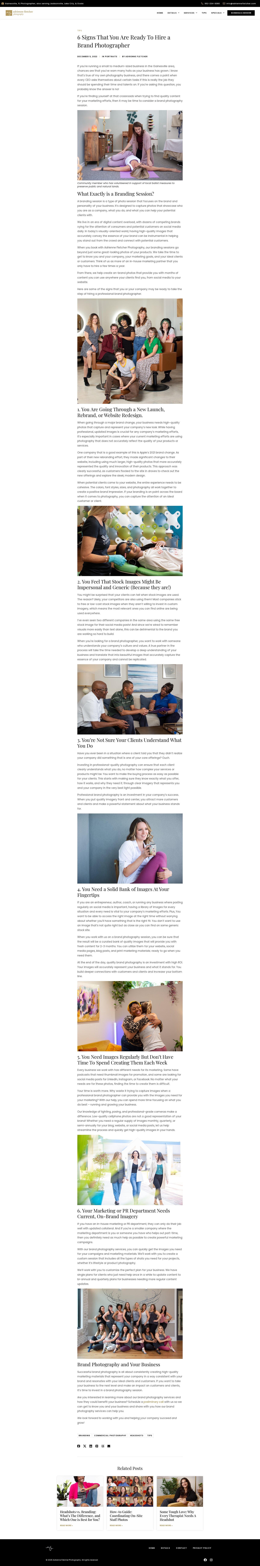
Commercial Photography (110, 1435)
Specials (216, 13)
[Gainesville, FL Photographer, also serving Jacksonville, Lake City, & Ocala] (3, 3)
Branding (84, 1435)
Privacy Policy (202, 1548)
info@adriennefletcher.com (241, 3)
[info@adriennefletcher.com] (224, 3)
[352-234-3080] (202, 3)
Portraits (111, 56)
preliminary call (153, 1402)
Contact (181, 1548)
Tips (204, 13)
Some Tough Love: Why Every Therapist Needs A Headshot (178, 1515)
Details (172, 13)
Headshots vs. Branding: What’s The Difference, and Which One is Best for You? (80, 1515)
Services (189, 13)
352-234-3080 (212, 3)
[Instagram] (211, 1560)
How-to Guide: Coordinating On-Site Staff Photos (126, 1515)
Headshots (136, 1435)
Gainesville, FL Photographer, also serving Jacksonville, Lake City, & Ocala (44, 3)
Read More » (66, 1525)
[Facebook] (205, 1560)
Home (160, 13)
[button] (78, 1446)
